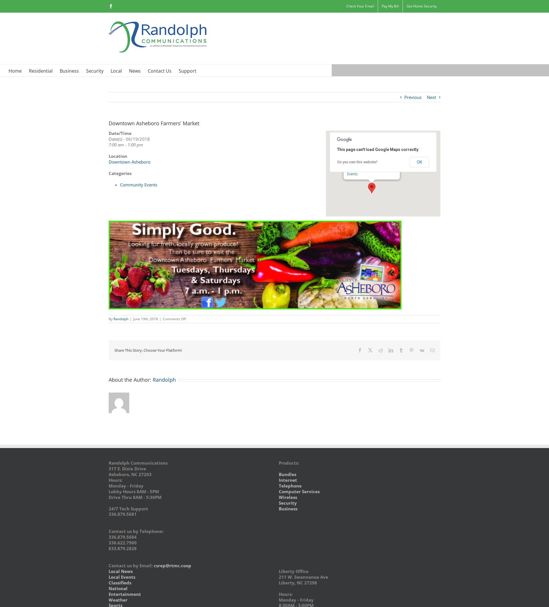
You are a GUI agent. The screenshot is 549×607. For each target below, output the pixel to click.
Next (431, 97)
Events (352, 174)
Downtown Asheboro (129, 162)
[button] (371, 188)
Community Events (138, 185)
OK (419, 162)
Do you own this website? (357, 162)
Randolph (121, 319)
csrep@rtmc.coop (172, 565)
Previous (412, 97)
